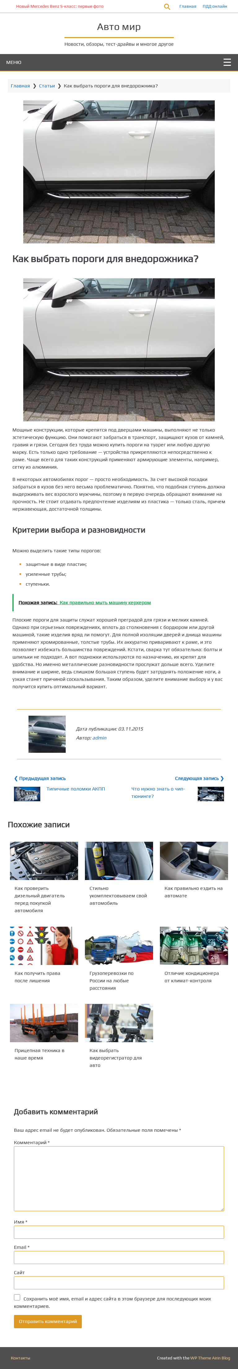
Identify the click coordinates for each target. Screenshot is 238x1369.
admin (99, 738)
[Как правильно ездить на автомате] (194, 861)
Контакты (20, 1357)
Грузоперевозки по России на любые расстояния (112, 980)
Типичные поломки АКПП (75, 789)
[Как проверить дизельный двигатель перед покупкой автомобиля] (44, 861)
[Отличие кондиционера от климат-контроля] (194, 946)
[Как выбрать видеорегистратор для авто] (119, 1023)
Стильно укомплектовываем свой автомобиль (118, 895)
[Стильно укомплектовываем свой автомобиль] (119, 861)
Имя (20, 1222)
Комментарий (32, 1142)
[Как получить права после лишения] (44, 946)
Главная (187, 6)
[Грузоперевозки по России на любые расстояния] (119, 946)
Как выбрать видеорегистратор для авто (116, 1057)
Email (21, 1247)
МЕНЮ (13, 62)
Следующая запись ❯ (199, 778)
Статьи (47, 86)
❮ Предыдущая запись (40, 778)
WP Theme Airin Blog (210, 1357)
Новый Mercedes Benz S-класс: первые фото (46, 6)
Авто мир (119, 26)
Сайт (19, 1272)
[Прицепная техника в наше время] (44, 1023)
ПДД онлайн (215, 6)
